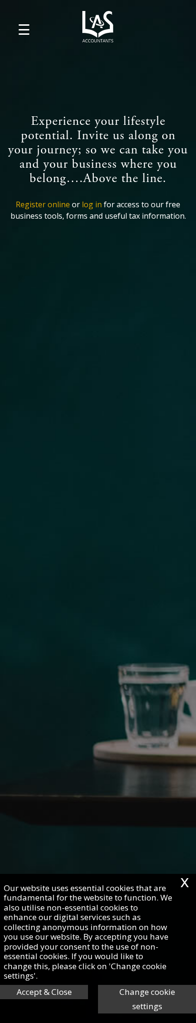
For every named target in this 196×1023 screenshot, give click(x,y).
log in (92, 204)
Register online (43, 204)
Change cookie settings (147, 999)
